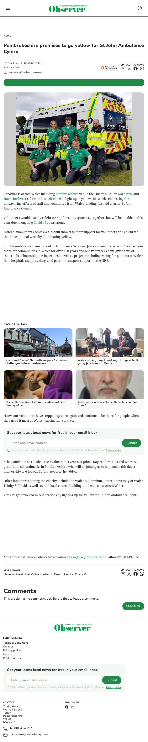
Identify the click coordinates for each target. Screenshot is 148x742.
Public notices (12, 658)
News (7, 35)
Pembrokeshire (67, 194)
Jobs (6, 654)
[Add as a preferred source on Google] (109, 68)
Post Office (48, 199)
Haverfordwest (15, 199)
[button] (7, 8)
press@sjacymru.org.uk (84, 557)
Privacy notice (113, 450)
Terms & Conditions (15, 643)
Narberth (125, 194)
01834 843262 (23, 728)
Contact (8, 646)
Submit (131, 443)
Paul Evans (13, 63)
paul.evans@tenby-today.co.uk (29, 734)
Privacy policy (12, 650)
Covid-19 (40, 222)
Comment (133, 606)
